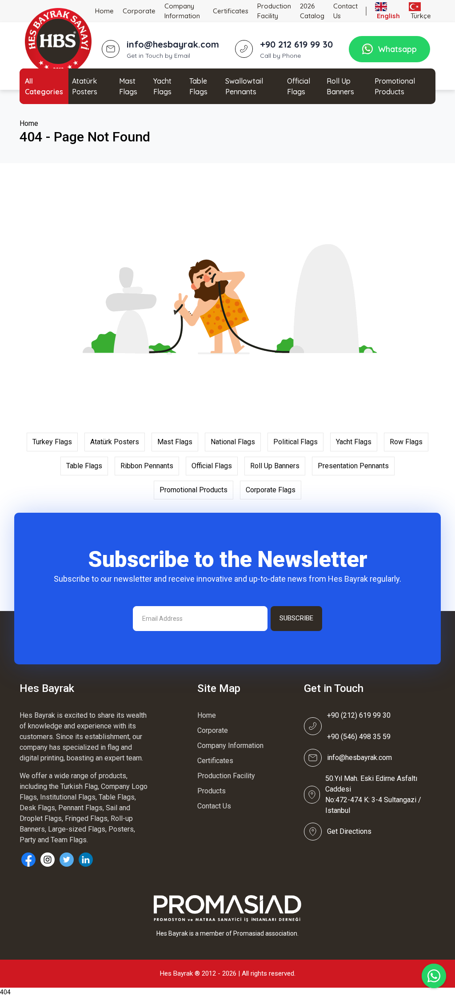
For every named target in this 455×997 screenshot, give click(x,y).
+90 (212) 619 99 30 (359, 715)
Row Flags (406, 442)
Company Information (182, 11)
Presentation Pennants (353, 466)
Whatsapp (397, 49)
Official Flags (298, 86)
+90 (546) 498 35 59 (359, 736)
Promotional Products (395, 86)
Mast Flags (128, 86)
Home (104, 11)
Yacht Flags (162, 86)
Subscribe (296, 618)
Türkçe (420, 16)
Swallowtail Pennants (244, 86)
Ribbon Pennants (146, 466)
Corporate (139, 11)
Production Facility (274, 11)
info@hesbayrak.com (359, 757)
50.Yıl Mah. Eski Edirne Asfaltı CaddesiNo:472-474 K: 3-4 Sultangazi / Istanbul (373, 794)
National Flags (233, 442)
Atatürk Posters (84, 86)
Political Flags (295, 442)
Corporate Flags (270, 490)
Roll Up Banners (340, 86)
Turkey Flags (52, 442)
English (387, 16)
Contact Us (345, 11)
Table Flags (198, 86)
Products (211, 791)
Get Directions (349, 831)
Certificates (230, 11)
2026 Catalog (312, 11)
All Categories (44, 86)
